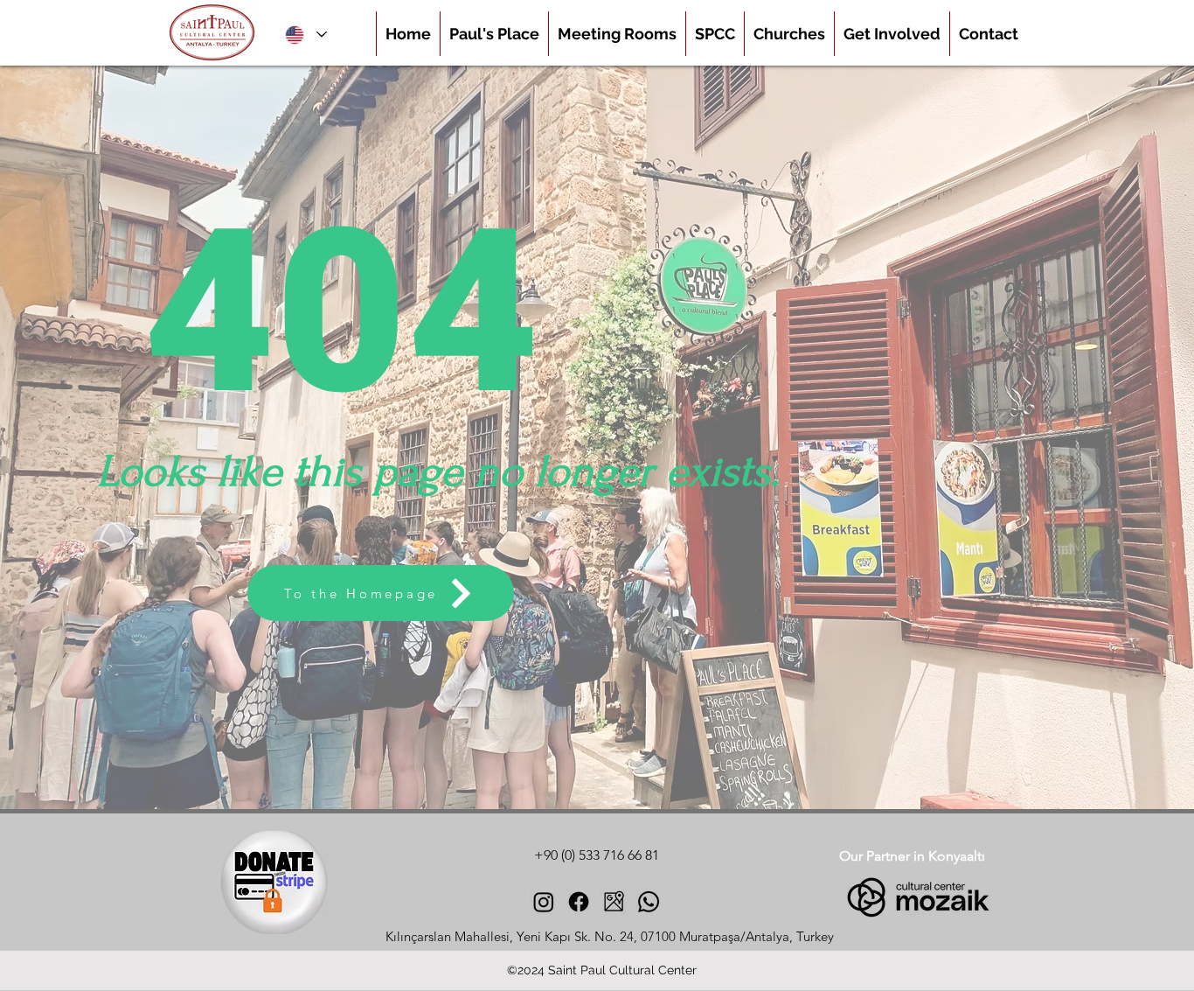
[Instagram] (544, 902)
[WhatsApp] (648, 902)
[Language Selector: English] (305, 34)
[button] (789, 33)
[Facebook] (579, 902)
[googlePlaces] (613, 902)
